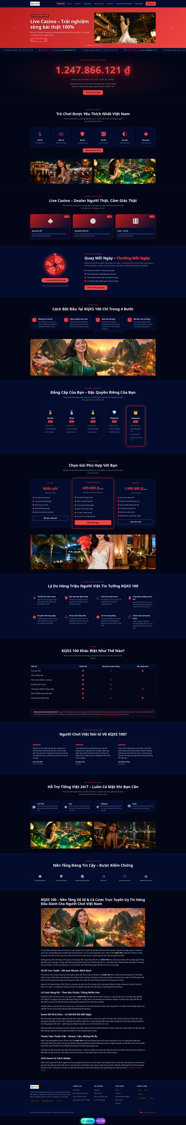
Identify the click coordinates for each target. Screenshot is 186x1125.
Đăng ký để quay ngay (95, 289)
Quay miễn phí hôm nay (56, 282)
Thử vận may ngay (93, 94)
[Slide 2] (89, 47)
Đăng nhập (97, 1095)
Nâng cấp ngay (93, 524)
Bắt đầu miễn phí (50, 520)
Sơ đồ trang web (99, 1101)
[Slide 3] (93, 47)
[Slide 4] (96, 47)
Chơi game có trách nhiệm (81, 1101)
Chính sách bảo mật (79, 1098)
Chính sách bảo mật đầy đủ (110, 716)
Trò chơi (78, 4)
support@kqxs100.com (149, 1114)
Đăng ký (151, 4)
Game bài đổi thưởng (124, 4)
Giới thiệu (76, 1091)
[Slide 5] (100, 47)
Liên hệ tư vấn (135, 523)
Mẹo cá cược (99, 4)
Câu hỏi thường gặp (100, 1098)
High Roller (139, 4)
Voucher (110, 4)
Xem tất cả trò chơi (93, 152)
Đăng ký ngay (88, 1121)
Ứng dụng (87, 4)
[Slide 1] (86, 47)
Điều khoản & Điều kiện (80, 1095)
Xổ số (70, 4)
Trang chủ (60, 4)
